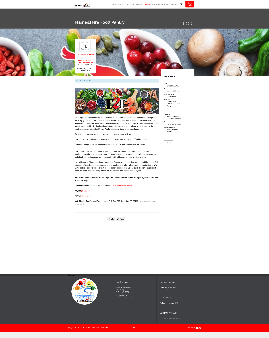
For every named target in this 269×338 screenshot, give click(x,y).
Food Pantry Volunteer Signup (170, 318)
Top (134, 327)
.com (130, 186)
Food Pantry (171, 96)
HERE (178, 288)
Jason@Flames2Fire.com (129, 298)
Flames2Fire (124, 186)
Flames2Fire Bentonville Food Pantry (173, 104)
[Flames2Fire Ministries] (82, 4)
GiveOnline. (114, 186)
